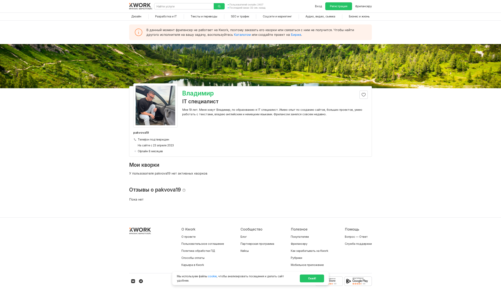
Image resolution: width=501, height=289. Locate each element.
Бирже (296, 35)
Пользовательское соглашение (202, 243)
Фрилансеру (363, 6)
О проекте (188, 236)
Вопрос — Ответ (356, 236)
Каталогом (242, 35)
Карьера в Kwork (192, 264)
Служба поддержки (358, 243)
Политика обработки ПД (198, 250)
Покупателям (300, 236)
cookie (212, 276)
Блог (244, 236)
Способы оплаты (193, 257)
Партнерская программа (257, 243)
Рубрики (296, 257)
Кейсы (245, 250)
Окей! (312, 278)
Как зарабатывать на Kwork (309, 250)
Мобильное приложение (307, 264)
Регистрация (338, 6)
